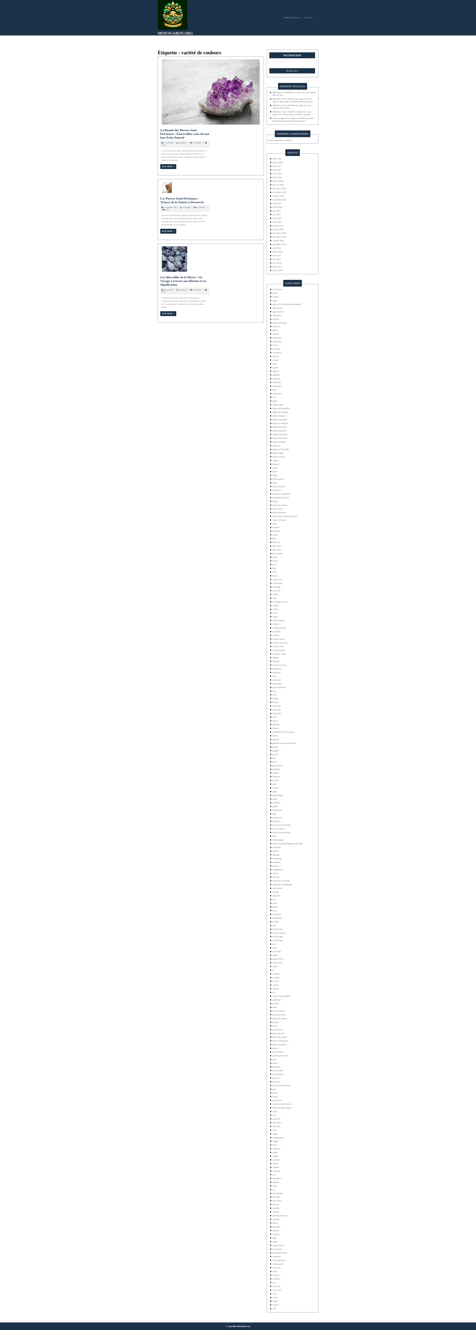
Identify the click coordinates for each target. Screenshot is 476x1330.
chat (274, 598)
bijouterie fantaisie (280, 497)
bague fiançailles (279, 438)
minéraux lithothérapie (282, 884)
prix (274, 1089)
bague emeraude (279, 419)
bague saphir (278, 453)
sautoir (275, 1163)
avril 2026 (277, 173)
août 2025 (276, 203)
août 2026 (276, 159)
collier (275, 617)
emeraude (276, 680)
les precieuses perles (281, 832)
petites (275, 1022)
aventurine (277, 393)
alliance (275, 319)
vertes (275, 1297)
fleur (274, 717)
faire (274, 695)
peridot (275, 1003)
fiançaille (276, 710)
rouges (275, 1141)
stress (274, 1223)
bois (274, 564)
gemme (275, 739)
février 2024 (277, 270)
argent (275, 367)
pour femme (277, 1070)
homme (275, 773)
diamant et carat (279, 665)
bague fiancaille (279, 431)
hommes (276, 776)
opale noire (277, 962)
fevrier (275, 702)
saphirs (275, 1156)
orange (275, 985)
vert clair (276, 1286)
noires (275, 907)
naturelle (276, 896)
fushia (275, 736)
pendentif (276, 1000)
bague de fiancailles (281, 408)
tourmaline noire (279, 1253)
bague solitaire (278, 457)
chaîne (275, 594)
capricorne (277, 579)
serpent (275, 1182)
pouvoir (275, 1078)
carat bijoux (277, 583)
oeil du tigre (277, 940)
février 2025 (277, 226)
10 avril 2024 (168, 290)
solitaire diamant (279, 1215)
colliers (275, 624)
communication (279, 628)
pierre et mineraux (280, 1041)
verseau (275, 1275)
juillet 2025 (277, 207)
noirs (274, 910)
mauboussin (277, 869)
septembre (277, 1178)
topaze (275, 1241)
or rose (275, 981)
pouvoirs (276, 1082)
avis (274, 397)
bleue (274, 557)
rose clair (276, 1119)
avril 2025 (277, 218)
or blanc (276, 974)
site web (276, 1197)
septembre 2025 (279, 200)
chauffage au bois (280, 602)
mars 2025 (277, 222)
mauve (275, 873)
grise (274, 762)
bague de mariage (280, 412)
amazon (275, 334)
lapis (274, 814)
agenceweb (277, 308)
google (275, 750)
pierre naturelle (279, 1044)
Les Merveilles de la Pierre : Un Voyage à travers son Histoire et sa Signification (183, 281)
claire (274, 613)
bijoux (275, 501)
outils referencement (281, 996)
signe (274, 1186)
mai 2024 (276, 259)
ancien (275, 345)
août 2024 (276, 248)
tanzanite (276, 1227)
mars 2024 (277, 266)
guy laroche (277, 765)
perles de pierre (279, 1015)
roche (274, 1111)
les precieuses (278, 829)
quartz (275, 1096)
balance (275, 464)
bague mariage (278, 442)
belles (275, 475)
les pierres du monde (281, 825)
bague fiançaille (279, 427)
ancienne (276, 349)
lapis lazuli (277, 817)
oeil (274, 925)
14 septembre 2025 (170, 207)
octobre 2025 (278, 196)
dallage (275, 657)
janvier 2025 (278, 229)
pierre (275, 1026)
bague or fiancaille (280, 449)
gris (274, 758)
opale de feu (277, 959)
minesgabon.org (175, 33)
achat (274, 293)
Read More (169, 167)
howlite (275, 780)
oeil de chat (277, 929)
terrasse (275, 1234)
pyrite (275, 1093)
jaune (274, 799)
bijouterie (276, 490)
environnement (279, 687)
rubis (274, 1145)
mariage (276, 855)
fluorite (275, 728)
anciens (275, 356)
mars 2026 (277, 177)
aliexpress (276, 315)
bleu (274, 538)
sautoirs (275, 1167)
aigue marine (278, 311)
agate (274, 300)
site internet (277, 1193)
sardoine (276, 1160)
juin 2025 (276, 211)
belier (275, 471)
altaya (275, 330)
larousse (276, 821)
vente (274, 1271)
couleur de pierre (279, 643)
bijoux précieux (279, 520)
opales (275, 966)
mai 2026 (276, 170)
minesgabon (183, 143)
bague (275, 401)
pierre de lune (278, 1033)
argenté (275, 371)
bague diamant (278, 416)
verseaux (276, 1279)
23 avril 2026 (168, 143)
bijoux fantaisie (279, 512)
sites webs (276, 1201)
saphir (275, 1152)
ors (273, 992)
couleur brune (278, 639)
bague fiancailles (279, 434)
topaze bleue (278, 1245)
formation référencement (283, 732)
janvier (275, 788)
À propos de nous (291, 18)
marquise (276, 862)
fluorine (276, 724)
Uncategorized (278, 1260)
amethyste (276, 341)
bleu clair (276, 546)
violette (275, 1305)
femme (275, 698)
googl (275, 747)
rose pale (276, 1126)
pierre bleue (277, 1029)
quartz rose (277, 1100)
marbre (275, 851)
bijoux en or (277, 509)
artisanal (276, 378)
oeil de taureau (278, 933)
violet (275, 1301)
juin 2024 (276, 255)
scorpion (276, 1171)
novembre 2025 (279, 192)
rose (274, 1115)
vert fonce (276, 1290)
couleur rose (277, 646)
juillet (275, 806)
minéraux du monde (281, 881)
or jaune (276, 977)
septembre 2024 (279, 244)
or (273, 970)
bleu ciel (276, 542)
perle (274, 1007)
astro (274, 390)
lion (274, 836)
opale (274, 955)
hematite (276, 769)
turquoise (276, 1256)
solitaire (276, 1212)
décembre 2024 (279, 233)
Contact (308, 18)
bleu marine (277, 553)
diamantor (276, 669)
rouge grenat (278, 1137)
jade (274, 784)
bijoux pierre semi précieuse (284, 516)
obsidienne (277, 918)
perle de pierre (278, 1011)
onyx (274, 948)
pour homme (277, 1074)
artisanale (276, 382)
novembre (276, 914)
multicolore (277, 888)
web (274, 1308)
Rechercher (292, 55)
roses (274, 1130)
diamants (276, 672)
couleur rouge (278, 650)
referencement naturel (282, 1108)
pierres (275, 1048)
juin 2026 (276, 166)
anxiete (275, 360)
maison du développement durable (287, 843)
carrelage (276, 587)
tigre (274, 1238)
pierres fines (277, 1052)
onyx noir (276, 951)
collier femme (278, 620)
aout (274, 364)
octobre (275, 922)
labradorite (277, 810)
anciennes (276, 352)
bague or (276, 445)
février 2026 (277, 181)
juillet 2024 (277, 252)
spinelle (275, 1219)
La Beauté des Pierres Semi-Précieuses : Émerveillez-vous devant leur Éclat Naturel (184, 133)
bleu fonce (277, 550)
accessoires (277, 289)
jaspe (274, 791)
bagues (275, 460)
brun (274, 572)
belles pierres (278, 479)
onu (274, 944)
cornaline (276, 631)
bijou (274, 483)
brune (275, 576)
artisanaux (277, 386)
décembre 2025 (279, 188)
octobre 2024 (278, 240)
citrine (275, 609)
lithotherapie (278, 840)
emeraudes (277, 683)
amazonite (277, 338)
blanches (276, 531)
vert (274, 1282)
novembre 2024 (279, 237)
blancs (275, 535)
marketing (276, 858)
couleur (275, 635)
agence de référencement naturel (286, 304)
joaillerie (276, 803)
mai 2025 (276, 214)
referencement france (281, 1104)
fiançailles (277, 713)
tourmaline (277, 1249)
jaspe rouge (277, 795)
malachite (276, 847)
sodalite (275, 1208)
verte (274, 1294)
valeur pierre (278, 1264)
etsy (274, 691)
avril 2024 (277, 263)
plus (274, 1059)
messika (276, 877)
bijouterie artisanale (281, 494)
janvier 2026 (278, 185)
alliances (276, 326)
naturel (275, 892)
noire (274, 903)
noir (274, 899)
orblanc (275, 989)
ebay (274, 676)
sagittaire (276, 1148)
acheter (275, 297)
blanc (274, 524)
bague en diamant (280, 423)
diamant (276, 661)
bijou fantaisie (278, 486)
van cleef (276, 1268)
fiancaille (276, 706)
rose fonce (277, 1122)
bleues (275, 561)
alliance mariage (279, 323)
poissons (276, 1067)
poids (274, 1063)
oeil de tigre (277, 936)
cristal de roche (279, 654)
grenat (275, 754)
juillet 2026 (277, 162)
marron (275, 866)
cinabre (275, 605)
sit (273, 1189)
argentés (276, 375)
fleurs (275, 721)
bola (274, 568)
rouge (275, 1134)
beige (274, 468)
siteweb (275, 1204)
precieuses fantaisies (281, 1085)
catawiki (276, 590)
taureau (275, 1230)
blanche (275, 527)
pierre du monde (279, 1037)
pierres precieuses (280, 1055)
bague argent (278, 404)
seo (273, 1175)
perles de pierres (279, 1018)
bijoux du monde (279, 505)
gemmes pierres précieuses (284, 743)
